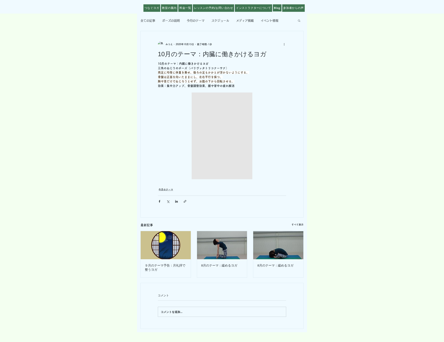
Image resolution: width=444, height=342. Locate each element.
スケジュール (220, 20)
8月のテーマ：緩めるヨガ (219, 265)
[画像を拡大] (222, 135)
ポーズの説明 (171, 20)
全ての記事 (147, 20)
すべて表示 (297, 224)
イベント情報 (269, 20)
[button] (299, 20)
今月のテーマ (195, 20)
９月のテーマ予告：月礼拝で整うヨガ (165, 267)
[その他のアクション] (284, 44)
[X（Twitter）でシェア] (168, 201)
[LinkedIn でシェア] (176, 201)
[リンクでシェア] (185, 201)
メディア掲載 (245, 20)
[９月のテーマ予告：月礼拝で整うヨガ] (166, 245)
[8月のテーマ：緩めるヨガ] (222, 245)
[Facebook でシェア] (159, 201)
